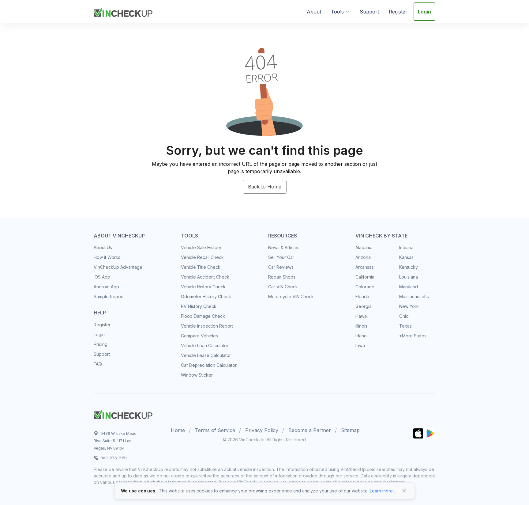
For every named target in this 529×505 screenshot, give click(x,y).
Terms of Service (215, 430)
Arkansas (364, 267)
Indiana (406, 247)
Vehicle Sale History (201, 247)
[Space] (123, 413)
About (314, 12)
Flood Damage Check (203, 316)
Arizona (363, 257)
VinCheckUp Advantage (118, 267)
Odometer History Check (206, 296)
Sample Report (109, 296)
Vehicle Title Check (200, 267)
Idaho (361, 335)
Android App (106, 286)
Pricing (100, 344)
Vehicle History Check (203, 286)
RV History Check (198, 306)
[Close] (404, 490)
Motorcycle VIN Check (291, 296)
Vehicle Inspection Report (207, 325)
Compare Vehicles (199, 335)
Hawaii (362, 316)
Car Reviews (281, 267)
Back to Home (264, 187)
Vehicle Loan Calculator (204, 345)
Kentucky (408, 267)
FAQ (98, 363)
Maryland (408, 286)
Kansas (406, 257)
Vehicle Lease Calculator (206, 355)
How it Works (107, 257)
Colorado (364, 286)
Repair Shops (281, 276)
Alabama (364, 247)
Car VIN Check (283, 286)
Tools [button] (337, 12)
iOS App (102, 276)
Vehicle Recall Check (202, 257)
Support (369, 12)
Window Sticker (197, 375)
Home (178, 430)
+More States (412, 335)
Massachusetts (414, 296)
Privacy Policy (261, 430)
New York (409, 306)
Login (424, 12)
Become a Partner (309, 430)
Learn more (381, 490)
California (364, 276)
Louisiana (408, 276)
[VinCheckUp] (123, 11)
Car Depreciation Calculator (209, 365)
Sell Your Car (281, 257)
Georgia (363, 306)
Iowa (360, 345)
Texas (405, 325)
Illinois (361, 325)
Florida (362, 296)
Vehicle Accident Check (205, 276)
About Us (103, 247)
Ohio (404, 316)
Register (398, 12)
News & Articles (283, 247)
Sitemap (350, 430)
